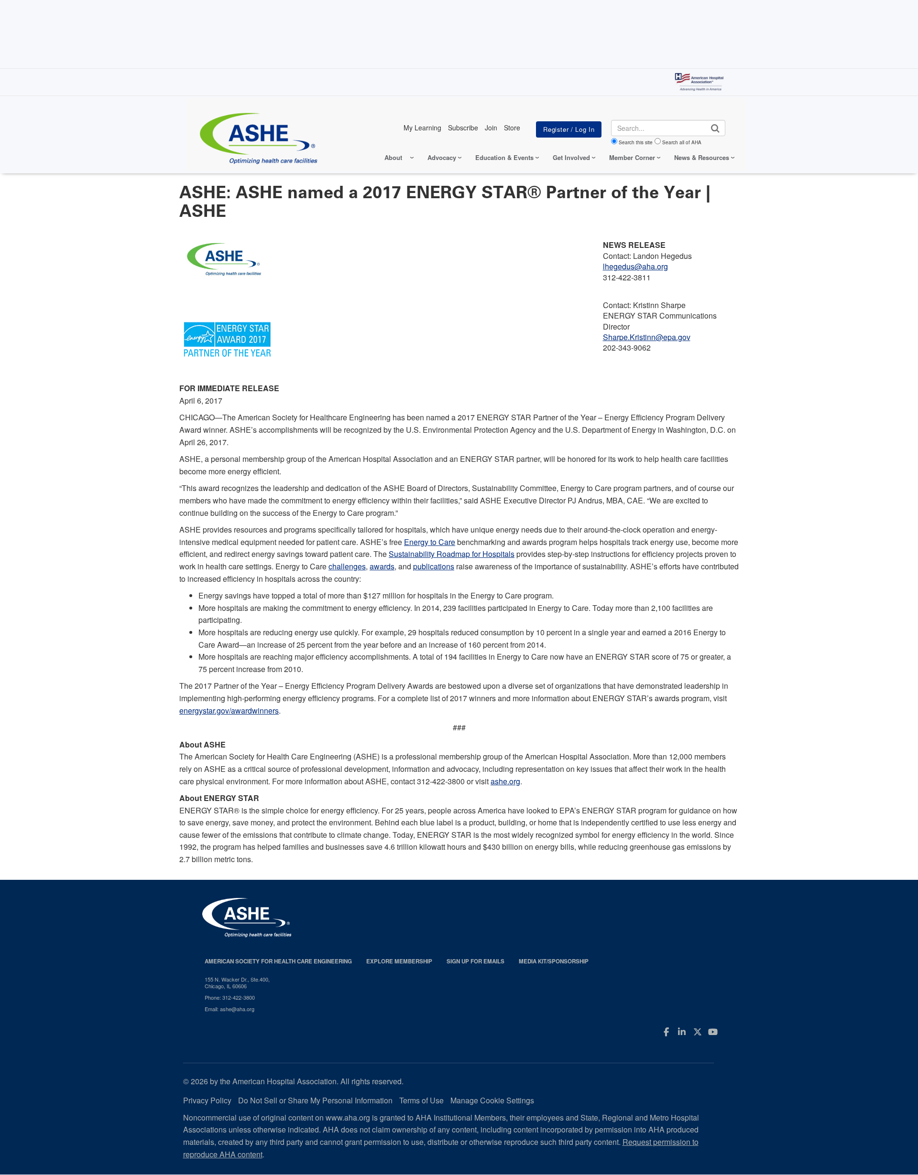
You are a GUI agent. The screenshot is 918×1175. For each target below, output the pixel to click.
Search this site (636, 142)
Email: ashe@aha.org (229, 1008)
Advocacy (441, 157)
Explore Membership (399, 961)
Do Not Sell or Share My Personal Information (315, 1100)
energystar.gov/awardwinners (229, 710)
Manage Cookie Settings (492, 1100)
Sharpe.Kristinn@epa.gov (646, 336)
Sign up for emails (475, 961)
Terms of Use (421, 1100)
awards (382, 566)
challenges (347, 566)
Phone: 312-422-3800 (230, 997)
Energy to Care (429, 541)
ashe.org (505, 781)
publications (433, 566)
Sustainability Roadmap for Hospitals (451, 553)
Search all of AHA (681, 142)
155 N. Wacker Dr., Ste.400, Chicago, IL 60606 (237, 983)
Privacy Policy (207, 1100)
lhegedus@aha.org (635, 266)
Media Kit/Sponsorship (554, 961)
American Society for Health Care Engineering (278, 961)
